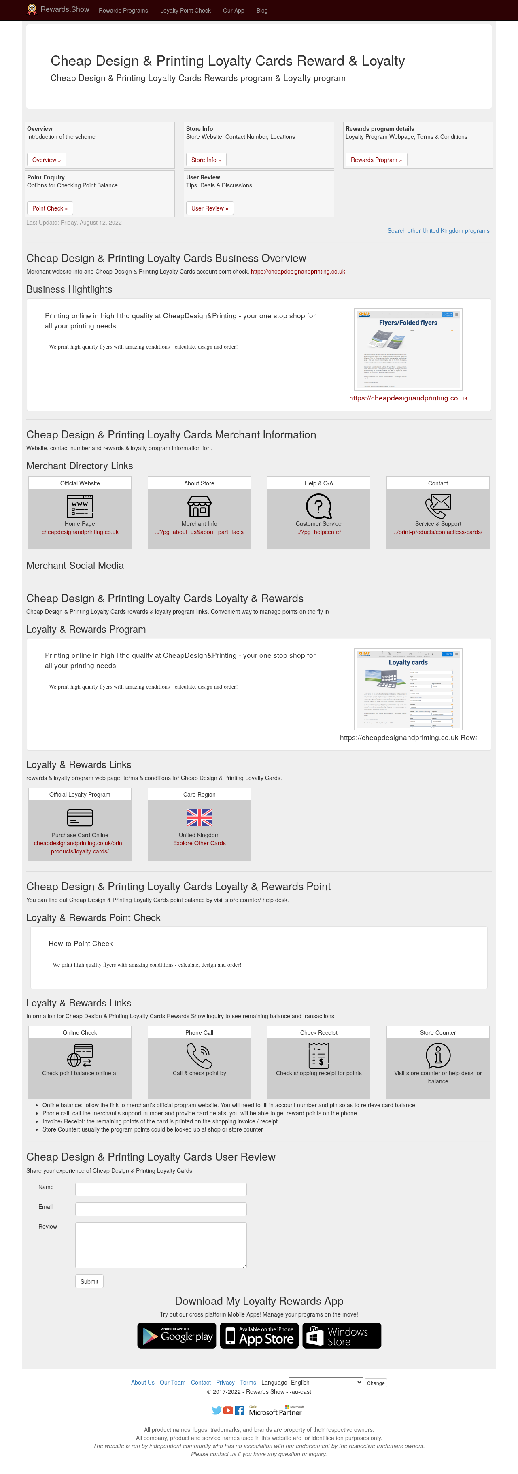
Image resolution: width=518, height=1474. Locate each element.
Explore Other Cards (199, 843)
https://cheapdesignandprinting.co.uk (298, 271)
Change (376, 1382)
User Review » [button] (210, 208)
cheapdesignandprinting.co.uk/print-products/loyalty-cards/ (80, 847)
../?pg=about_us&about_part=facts (199, 531)
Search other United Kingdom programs (439, 230)
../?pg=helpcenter (318, 531)
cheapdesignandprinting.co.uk (80, 531)
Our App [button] (233, 10)
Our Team (173, 1382)
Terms (248, 1382)
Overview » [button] (46, 159)
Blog (262, 10)
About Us (143, 1382)
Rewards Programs (123, 10)
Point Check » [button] (50, 208)
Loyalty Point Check (185, 10)
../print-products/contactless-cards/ (438, 531)
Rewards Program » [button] (376, 159)
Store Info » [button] (206, 159)
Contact (201, 1382)
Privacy (225, 1382)
